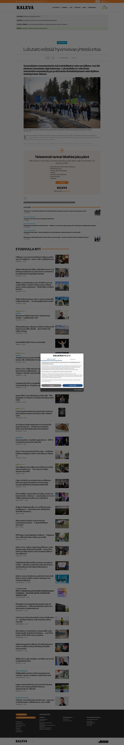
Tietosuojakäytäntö (78, 389)
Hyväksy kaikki (72, 385)
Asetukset (51, 385)
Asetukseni (72, 359)
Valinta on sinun (51, 359)
